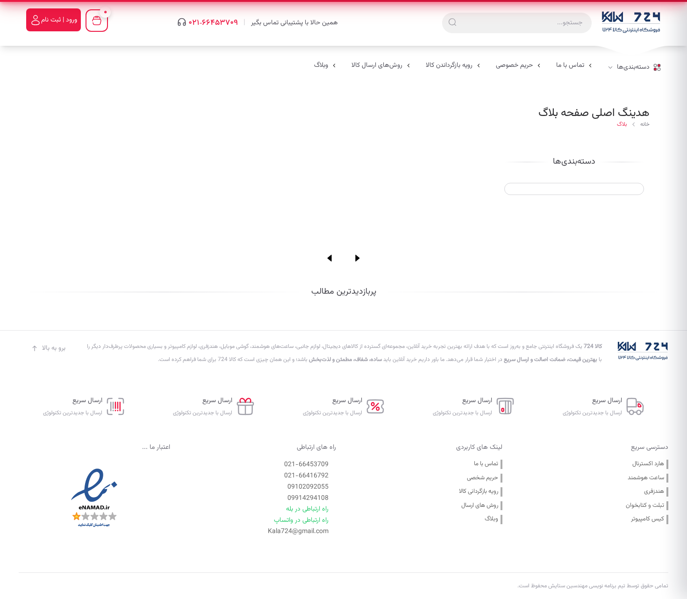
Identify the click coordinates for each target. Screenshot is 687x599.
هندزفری (654, 491)
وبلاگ (491, 519)
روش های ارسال (479, 505)
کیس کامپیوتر (647, 519)
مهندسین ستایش (567, 586)
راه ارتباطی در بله (307, 509)
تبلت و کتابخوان (645, 505)
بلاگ (622, 124)
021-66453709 (213, 23)
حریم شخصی (482, 478)
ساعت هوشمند (646, 478)
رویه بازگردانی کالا (478, 491)
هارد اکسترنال (648, 464)
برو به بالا (53, 348)
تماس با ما (486, 464)
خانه (645, 124)
